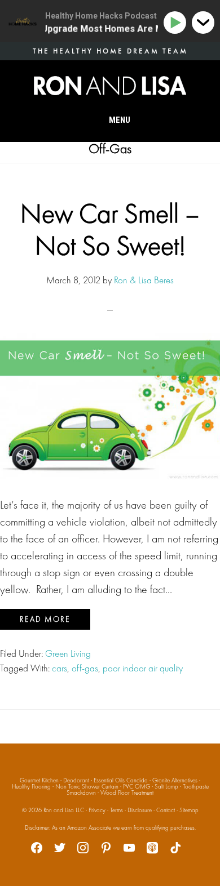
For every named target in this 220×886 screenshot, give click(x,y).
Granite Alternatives (174, 780)
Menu (119, 120)
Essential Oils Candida (121, 780)
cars (59, 668)
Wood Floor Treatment (126, 792)
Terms (116, 810)
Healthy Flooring (31, 786)
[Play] (177, 23)
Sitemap (189, 810)
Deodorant (76, 780)
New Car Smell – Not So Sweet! (110, 229)
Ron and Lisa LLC (63, 810)
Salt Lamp (166, 786)
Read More (45, 619)
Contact (165, 810)
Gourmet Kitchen (39, 780)
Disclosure (139, 810)
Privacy (97, 810)
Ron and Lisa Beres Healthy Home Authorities (110, 85)
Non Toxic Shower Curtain (86, 786)
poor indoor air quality (143, 668)
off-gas (85, 668)
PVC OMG (136, 786)
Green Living (68, 653)
